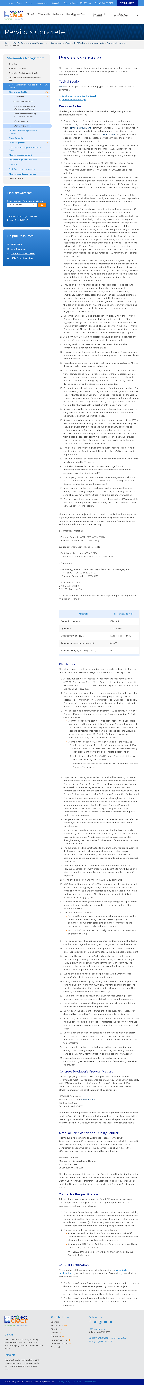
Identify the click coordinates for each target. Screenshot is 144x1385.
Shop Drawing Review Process (23, 160)
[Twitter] (95, 1322)
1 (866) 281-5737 (21, 220)
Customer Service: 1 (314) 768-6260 (77, 3)
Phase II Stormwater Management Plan (25, 79)
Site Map (77, 1382)
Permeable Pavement (23, 101)
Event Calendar (19, 249)
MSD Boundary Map (22, 258)
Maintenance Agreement (20, 155)
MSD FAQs (16, 244)
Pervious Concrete (23, 126)
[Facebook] (90, 1322)
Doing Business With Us (75, 15)
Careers (29, 3)
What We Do (44, 14)
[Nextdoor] (110, 1322)
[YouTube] (105, 1322)
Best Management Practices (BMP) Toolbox (25, 86)
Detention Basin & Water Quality (23, 73)
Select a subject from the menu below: (25, 201)
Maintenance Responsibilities (22, 174)
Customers (58, 14)
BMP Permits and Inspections (22, 169)
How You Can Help (17, 69)
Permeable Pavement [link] (80, 128)
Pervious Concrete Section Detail (79, 96)
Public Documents (59, 1343)
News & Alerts (57, 1325)
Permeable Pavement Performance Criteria (24, 107)
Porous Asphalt (21, 121)
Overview (13, 64)
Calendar (55, 1322)
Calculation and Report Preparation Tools (25, 148)
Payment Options (59, 1340)
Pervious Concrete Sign (74, 99)
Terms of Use (90, 1382)
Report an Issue (41, 3)
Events (19, 3)
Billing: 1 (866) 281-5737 (104, 3)
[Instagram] (100, 1322)
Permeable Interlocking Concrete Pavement (25, 115)
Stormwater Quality (18, 92)
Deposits (13, 164)
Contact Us (56, 3)
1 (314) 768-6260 (31, 217)
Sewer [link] (84, 1099)
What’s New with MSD (23, 253)
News (11, 3)
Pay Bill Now (127, 3)
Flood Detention (16, 138)
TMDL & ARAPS (16, 179)
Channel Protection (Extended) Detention (23, 132)
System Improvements (121, 15)
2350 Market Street (97, 1329)
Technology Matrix (17, 143)
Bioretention (18, 97)
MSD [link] (61, 86)
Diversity (54, 1329)
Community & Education (99, 15)
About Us (31, 14)
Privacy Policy (64, 1382)
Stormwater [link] (109, 134)
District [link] (92, 1099)
